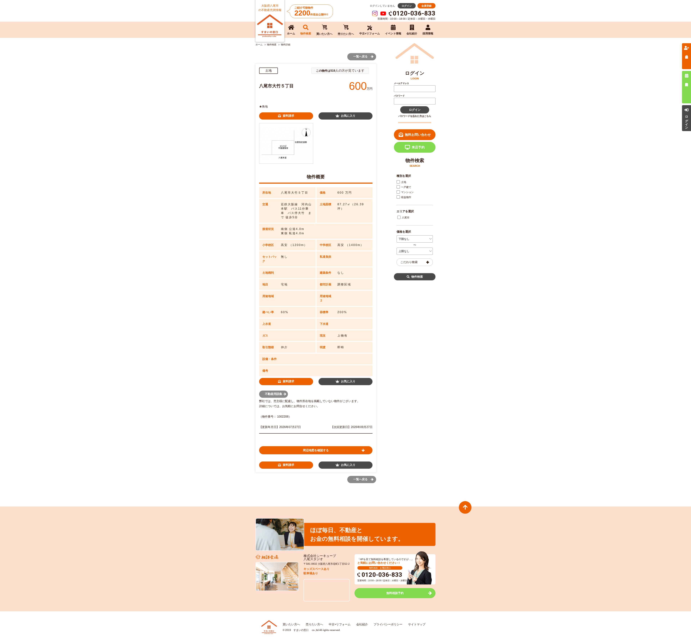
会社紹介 (362, 624)
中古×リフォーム (340, 624)
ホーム (259, 44)
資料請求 (288, 115)
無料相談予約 (395, 593)
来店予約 (418, 147)
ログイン (407, 5)
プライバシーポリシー (388, 624)
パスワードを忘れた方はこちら (414, 116)
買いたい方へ (291, 624)
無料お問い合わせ (418, 134)
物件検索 (417, 276)
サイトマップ (416, 624)
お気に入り (348, 115)
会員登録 (426, 5)
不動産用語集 (273, 393)
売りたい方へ (314, 624)
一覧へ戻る (360, 56)
